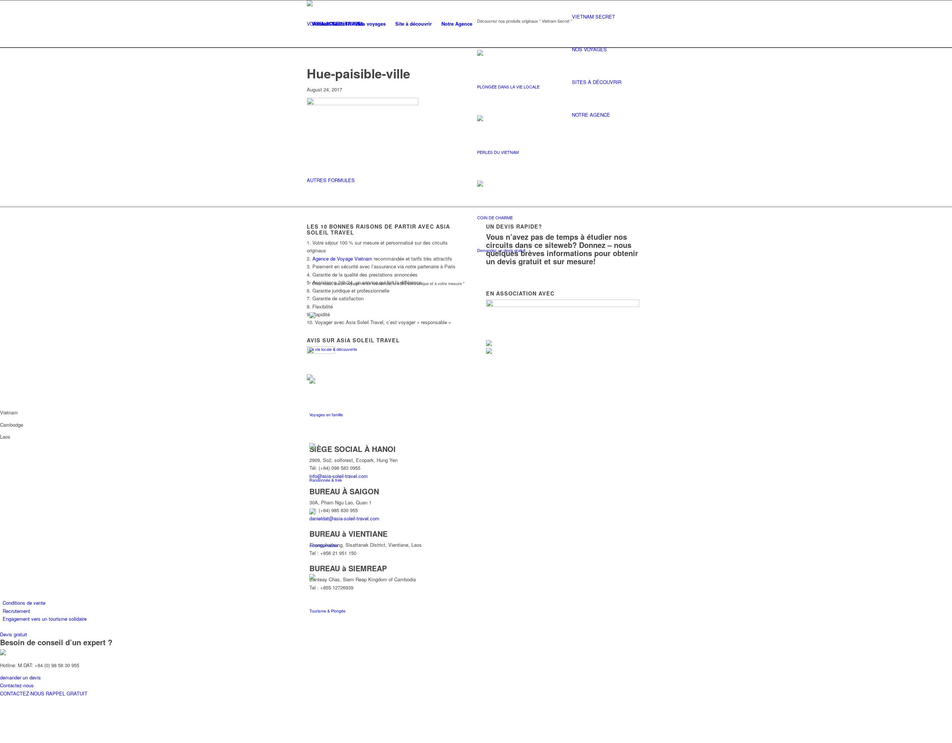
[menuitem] (329, 23)
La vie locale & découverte (333, 349)
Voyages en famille (326, 414)
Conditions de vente (24, 602)
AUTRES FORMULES (331, 180)
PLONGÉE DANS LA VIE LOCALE (508, 87)
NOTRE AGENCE (591, 114)
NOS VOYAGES (589, 49)
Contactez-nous (17, 685)
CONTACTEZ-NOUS (23, 693)
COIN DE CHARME (495, 217)
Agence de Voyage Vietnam (342, 258)
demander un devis (20, 677)
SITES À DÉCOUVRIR (596, 81)
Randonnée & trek (325, 480)
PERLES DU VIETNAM (498, 152)
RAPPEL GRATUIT (66, 693)
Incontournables (323, 545)
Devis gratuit (13, 634)
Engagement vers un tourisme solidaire (45, 618)
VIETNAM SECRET (593, 16)
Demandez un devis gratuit (501, 250)
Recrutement (16, 610)
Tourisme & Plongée (327, 611)
